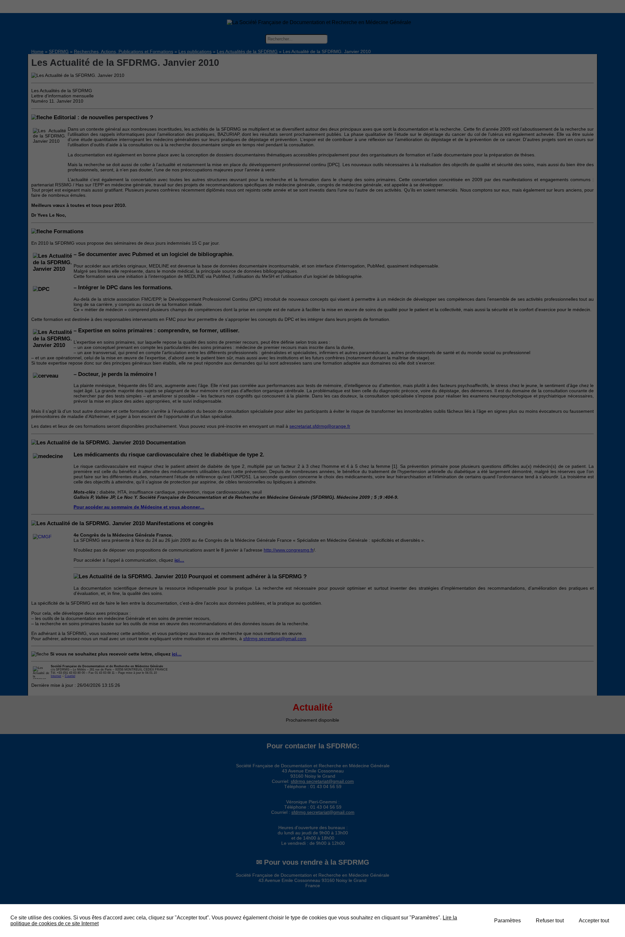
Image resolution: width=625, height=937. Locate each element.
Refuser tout (550, 920)
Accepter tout (594, 920)
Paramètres (507, 920)
